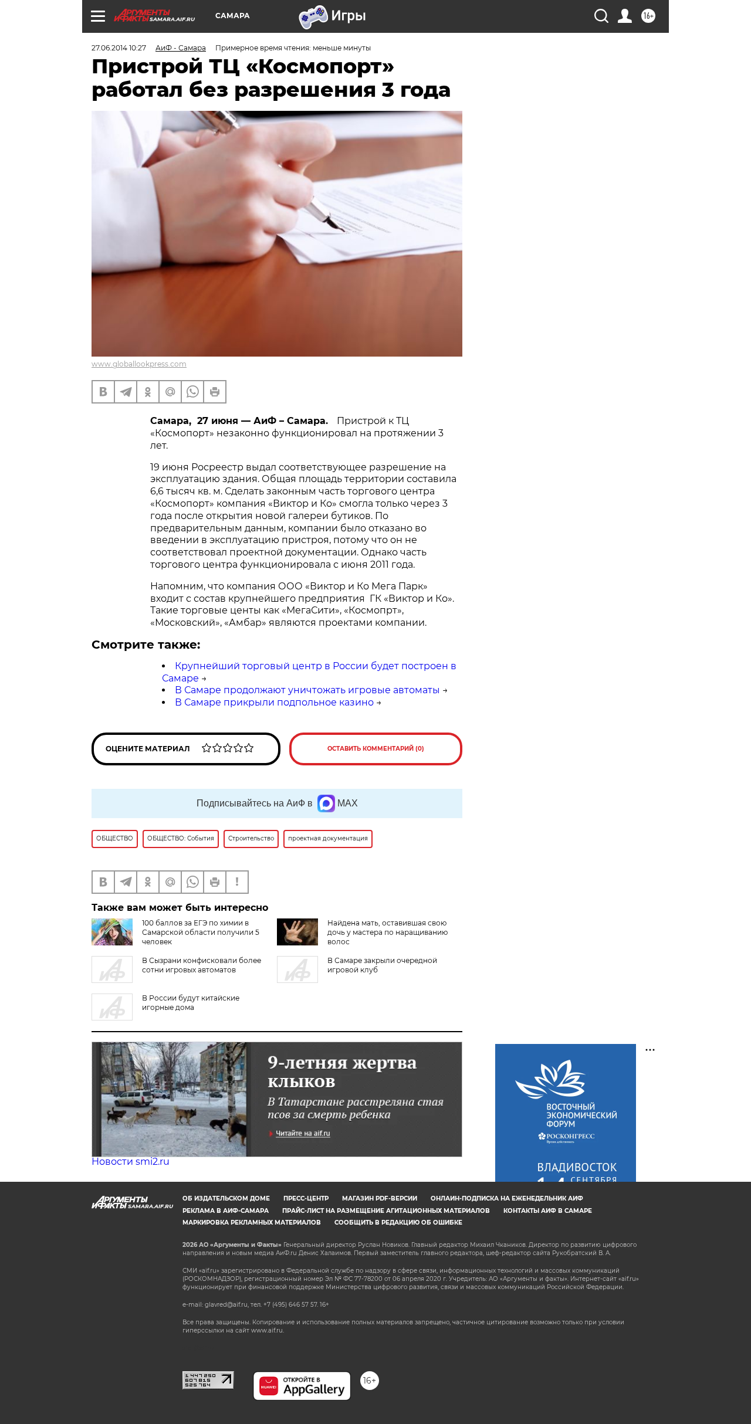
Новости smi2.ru (131, 1161)
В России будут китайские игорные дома (190, 1003)
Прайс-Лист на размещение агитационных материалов (386, 1211)
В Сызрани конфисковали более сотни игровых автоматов (201, 965)
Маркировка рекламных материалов (251, 1222)
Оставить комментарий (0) (375, 748)
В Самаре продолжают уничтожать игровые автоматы (307, 690)
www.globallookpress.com (139, 364)
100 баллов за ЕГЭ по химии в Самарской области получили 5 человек (200, 932)
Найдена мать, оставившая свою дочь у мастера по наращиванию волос (387, 932)
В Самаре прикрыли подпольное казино (274, 702)
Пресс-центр (306, 1198)
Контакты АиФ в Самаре (547, 1211)
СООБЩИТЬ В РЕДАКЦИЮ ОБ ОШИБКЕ (398, 1222)
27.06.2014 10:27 (119, 47)
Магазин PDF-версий (379, 1198)
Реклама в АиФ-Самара (225, 1211)
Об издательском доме (226, 1198)
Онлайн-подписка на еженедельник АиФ (507, 1198)
